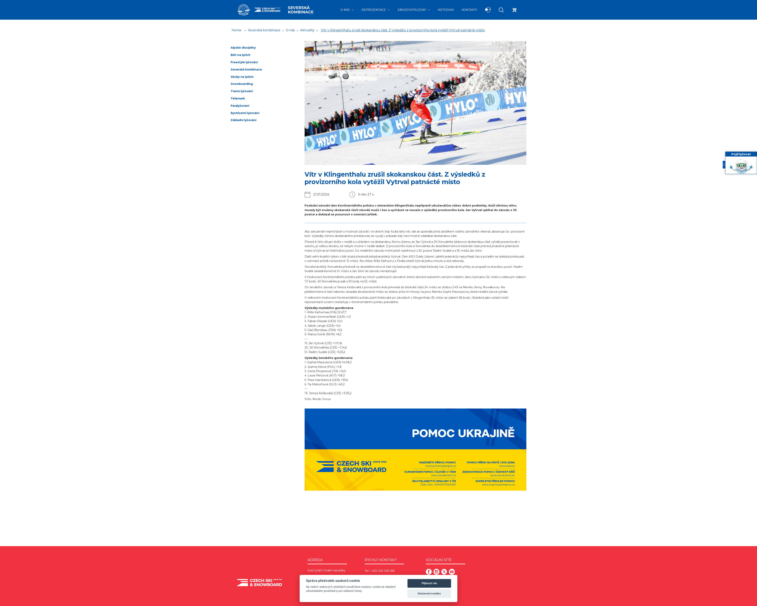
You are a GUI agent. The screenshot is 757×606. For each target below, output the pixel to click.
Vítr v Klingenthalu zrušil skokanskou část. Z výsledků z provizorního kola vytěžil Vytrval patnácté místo (403, 30)
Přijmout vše (429, 583)
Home (236, 30)
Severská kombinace (300, 9)
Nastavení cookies (429, 593)
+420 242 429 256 (382, 571)
